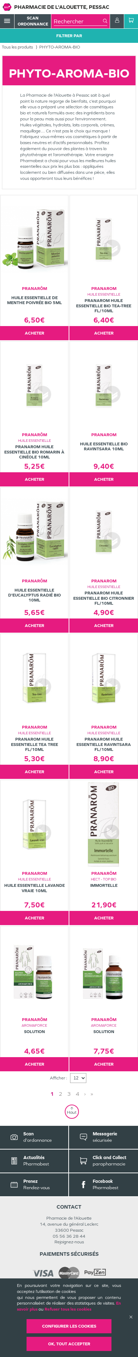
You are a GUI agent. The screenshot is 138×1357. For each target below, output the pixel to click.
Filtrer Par (69, 35)
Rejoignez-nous (69, 1241)
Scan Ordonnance (33, 21)
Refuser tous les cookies (68, 1309)
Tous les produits (17, 47)
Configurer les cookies (69, 1326)
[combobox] (78, 21)
